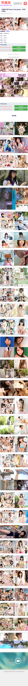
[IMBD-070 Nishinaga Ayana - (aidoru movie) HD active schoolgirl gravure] (14, 600)
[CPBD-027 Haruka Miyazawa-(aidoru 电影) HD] (14, 134)
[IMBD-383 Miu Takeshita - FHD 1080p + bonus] (14, 553)
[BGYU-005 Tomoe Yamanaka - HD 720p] (14, 615)
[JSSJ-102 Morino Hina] (14, 247)
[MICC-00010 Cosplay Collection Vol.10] (14, 357)
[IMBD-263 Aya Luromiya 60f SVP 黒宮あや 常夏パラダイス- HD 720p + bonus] (14, 630)
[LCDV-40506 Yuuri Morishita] (14, 395)
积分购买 (19, 47)
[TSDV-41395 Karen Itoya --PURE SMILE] (14, 451)
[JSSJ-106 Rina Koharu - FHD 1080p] (14, 229)
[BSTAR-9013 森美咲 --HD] (14, 466)
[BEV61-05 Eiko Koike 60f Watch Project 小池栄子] (14, 209)
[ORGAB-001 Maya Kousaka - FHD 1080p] (14, 301)
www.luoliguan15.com (19, 671)
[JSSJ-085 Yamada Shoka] (14, 265)
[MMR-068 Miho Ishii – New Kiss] (14, 490)
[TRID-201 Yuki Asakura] (14, 377)
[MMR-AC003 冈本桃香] (14, 286)
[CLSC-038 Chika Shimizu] (14, 434)
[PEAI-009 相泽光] (14, 507)
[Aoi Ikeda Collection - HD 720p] (14, 185)
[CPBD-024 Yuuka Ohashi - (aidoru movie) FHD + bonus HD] (14, 522)
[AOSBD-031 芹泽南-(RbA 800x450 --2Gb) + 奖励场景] (14, 538)
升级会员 (19, 50)
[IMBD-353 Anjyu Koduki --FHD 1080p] (14, 167)
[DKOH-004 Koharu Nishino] (14, 648)
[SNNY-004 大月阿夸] (14, 413)
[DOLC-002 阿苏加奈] (14, 334)
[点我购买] (7, 31)
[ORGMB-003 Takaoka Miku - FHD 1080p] (14, 316)
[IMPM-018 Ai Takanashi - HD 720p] (14, 568)
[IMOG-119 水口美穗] (14, 585)
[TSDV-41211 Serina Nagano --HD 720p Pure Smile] (14, 152)
